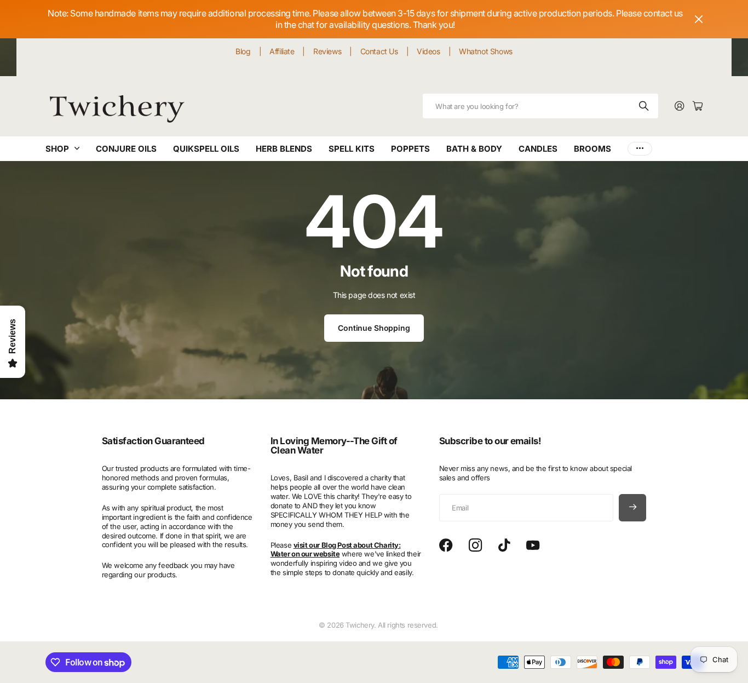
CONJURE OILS (126, 149)
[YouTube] (532, 545)
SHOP (57, 149)
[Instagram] (475, 545)
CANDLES (538, 149)
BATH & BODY (474, 149)
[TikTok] (504, 545)
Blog (242, 51)
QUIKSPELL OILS (206, 149)
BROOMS (592, 149)
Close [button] (699, 19)
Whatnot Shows (486, 51)
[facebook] (446, 545)
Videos (428, 51)
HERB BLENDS (284, 149)
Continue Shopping (374, 327)
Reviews (327, 51)
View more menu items (640, 148)
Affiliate (281, 51)
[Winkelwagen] (698, 106)
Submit (644, 106)
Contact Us (379, 51)
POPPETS (410, 149)
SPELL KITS (352, 149)
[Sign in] (679, 106)
